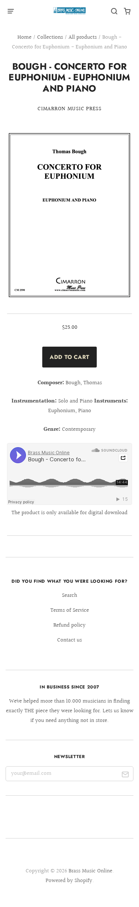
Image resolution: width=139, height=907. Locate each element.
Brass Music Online (90, 871)
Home (24, 37)
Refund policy (69, 625)
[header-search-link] (114, 11)
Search (69, 595)
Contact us (69, 640)
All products (83, 37)
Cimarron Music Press (69, 109)
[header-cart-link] (127, 11)
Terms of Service (69, 610)
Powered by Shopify (69, 880)
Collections (50, 37)
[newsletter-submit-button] (125, 775)
